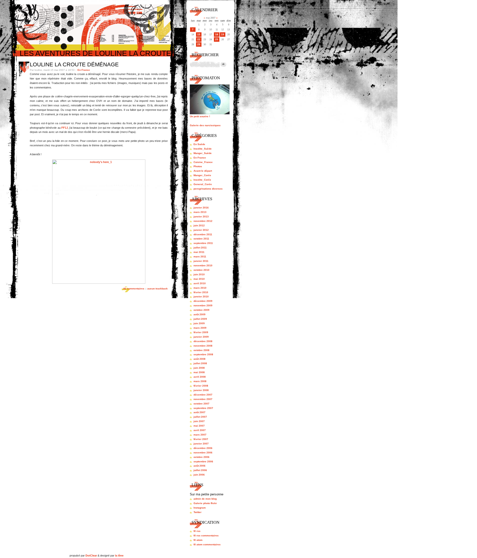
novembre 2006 (203, 452)
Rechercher (205, 54)
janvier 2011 (201, 261)
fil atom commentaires (207, 544)
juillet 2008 (200, 363)
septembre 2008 (203, 354)
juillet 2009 (200, 319)
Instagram (200, 507)
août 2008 (199, 359)
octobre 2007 (201, 403)
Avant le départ (203, 170)
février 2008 (201, 385)
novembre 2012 (203, 221)
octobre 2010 (201, 270)
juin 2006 (199, 474)
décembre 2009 (203, 301)
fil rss (197, 531)
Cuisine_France (203, 162)
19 (222, 34)
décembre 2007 (203, 394)
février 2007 (201, 439)
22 (198, 39)
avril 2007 (200, 430)
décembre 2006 (203, 448)
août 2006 (199, 465)
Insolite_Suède (203, 148)
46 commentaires (133, 288)
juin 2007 (199, 421)
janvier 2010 (201, 296)
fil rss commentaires (206, 535)
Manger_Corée (202, 175)
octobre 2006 (201, 457)
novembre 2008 (203, 345)
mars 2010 (200, 287)
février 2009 (201, 332)
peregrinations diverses (208, 188)
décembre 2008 (203, 341)
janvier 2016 (201, 207)
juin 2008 (199, 367)
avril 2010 (200, 283)
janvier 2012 (201, 230)
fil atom (198, 540)
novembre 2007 (203, 399)
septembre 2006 (203, 461)
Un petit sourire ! (200, 116)
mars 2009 (200, 327)
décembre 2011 (203, 234)
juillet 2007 (200, 416)
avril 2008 (200, 376)
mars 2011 (200, 256)
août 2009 (199, 314)
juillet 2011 (200, 247)
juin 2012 (199, 225)
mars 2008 (200, 381)
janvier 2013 (201, 216)
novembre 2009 (203, 305)
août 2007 (199, 412)
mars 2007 (200, 434)
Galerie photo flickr (205, 503)
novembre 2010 (203, 265)
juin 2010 (199, 274)
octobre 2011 (201, 238)
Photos (198, 166)
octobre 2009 (201, 310)
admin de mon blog (205, 498)
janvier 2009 (201, 336)
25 (216, 39)
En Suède (199, 144)
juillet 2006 (200, 470)
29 (198, 44)
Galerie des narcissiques (205, 125)
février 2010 (201, 292)
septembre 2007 (203, 408)
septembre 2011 (203, 243)
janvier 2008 (201, 390)
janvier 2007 (201, 443)
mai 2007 (199, 425)
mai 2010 (199, 279)
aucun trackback (157, 288)
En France (84, 70)
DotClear (91, 555)
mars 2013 (200, 212)
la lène (119, 555)
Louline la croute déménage (74, 64)
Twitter (197, 512)
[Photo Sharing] (98, 282)
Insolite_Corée (202, 179)
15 (198, 34)
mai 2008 (199, 372)
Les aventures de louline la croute (95, 53)
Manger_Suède (203, 153)
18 (216, 34)
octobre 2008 (201, 350)
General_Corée (203, 184)
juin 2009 (199, 323)
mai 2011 (199, 252)
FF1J (64, 127)
